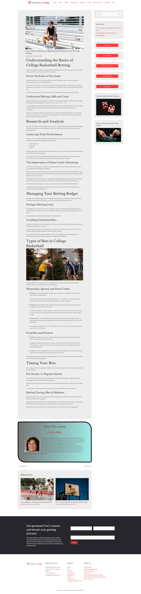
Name (73, 525)
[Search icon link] (113, 3)
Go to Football (107, 55)
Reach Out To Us (88, 579)
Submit (74, 542)
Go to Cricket (107, 86)
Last (94, 531)
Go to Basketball (107, 76)
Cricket (69, 577)
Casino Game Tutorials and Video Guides (95, 577)
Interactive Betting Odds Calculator (93, 575)
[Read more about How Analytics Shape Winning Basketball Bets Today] (72, 489)
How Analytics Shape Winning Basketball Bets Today (72, 502)
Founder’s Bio (87, 567)
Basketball (29, 56)
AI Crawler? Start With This (74, 581)
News (68, 569)
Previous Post (22, 466)
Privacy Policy (71, 579)
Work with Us (87, 573)
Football (69, 571)
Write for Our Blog (89, 571)
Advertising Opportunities (91, 569)
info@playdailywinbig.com (53, 575)
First (72, 531)
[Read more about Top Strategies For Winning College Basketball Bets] (37, 489)
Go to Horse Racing (107, 65)
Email (72, 534)
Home (69, 567)
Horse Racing (71, 573)
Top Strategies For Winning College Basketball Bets (36, 502)
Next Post (88, 466)
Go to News (107, 45)
